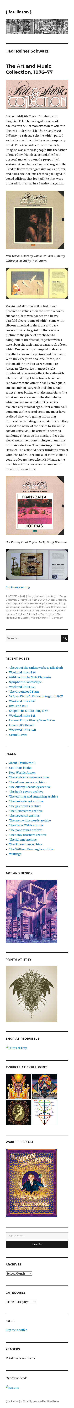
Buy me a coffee (16, 1330)
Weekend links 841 (22, 715)
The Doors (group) (46, 614)
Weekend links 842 (22, 701)
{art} (22, 596)
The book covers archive (26, 791)
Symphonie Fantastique (25, 682)
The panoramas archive (25, 830)
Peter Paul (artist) (29, 610)
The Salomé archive (23, 839)
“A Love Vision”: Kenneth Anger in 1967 (36, 696)
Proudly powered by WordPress (41, 1401)
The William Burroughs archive (31, 849)
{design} (30, 596)
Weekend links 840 (22, 730)
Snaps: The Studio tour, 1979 (28, 710)
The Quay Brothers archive (27, 835)
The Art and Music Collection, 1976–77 (29, 69)
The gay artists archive (25, 806)
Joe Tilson (26, 607)
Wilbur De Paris (38, 617)
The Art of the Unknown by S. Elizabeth (36, 667)
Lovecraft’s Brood (21, 725)
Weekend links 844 (22, 672)
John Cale (38, 607)
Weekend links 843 (22, 687)
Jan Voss (52, 603)
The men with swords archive (30, 820)
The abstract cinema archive (29, 777)
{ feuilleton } (19, 12)
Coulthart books (20, 767)
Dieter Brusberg (57, 599)
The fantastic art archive (26, 801)
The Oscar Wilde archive (26, 825)
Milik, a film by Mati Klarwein (30, 677)
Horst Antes (27, 603)
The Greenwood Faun (24, 691)
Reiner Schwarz (48, 610)
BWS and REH (18, 706)
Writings (15, 854)
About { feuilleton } (22, 763)
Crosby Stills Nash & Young (32, 599)
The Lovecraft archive (24, 815)
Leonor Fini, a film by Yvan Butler (32, 720)
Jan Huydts (41, 603)
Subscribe (37, 1244)
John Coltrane (53, 607)
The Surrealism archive (25, 844)
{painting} (51, 596)
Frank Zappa (13, 603)
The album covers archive (27, 782)
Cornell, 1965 (18, 734)
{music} (40, 596)
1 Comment (57, 617)
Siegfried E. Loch (25, 614)
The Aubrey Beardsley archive (30, 787)
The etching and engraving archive (33, 796)
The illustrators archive (26, 811)
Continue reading (18, 587)
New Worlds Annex (22, 772)
